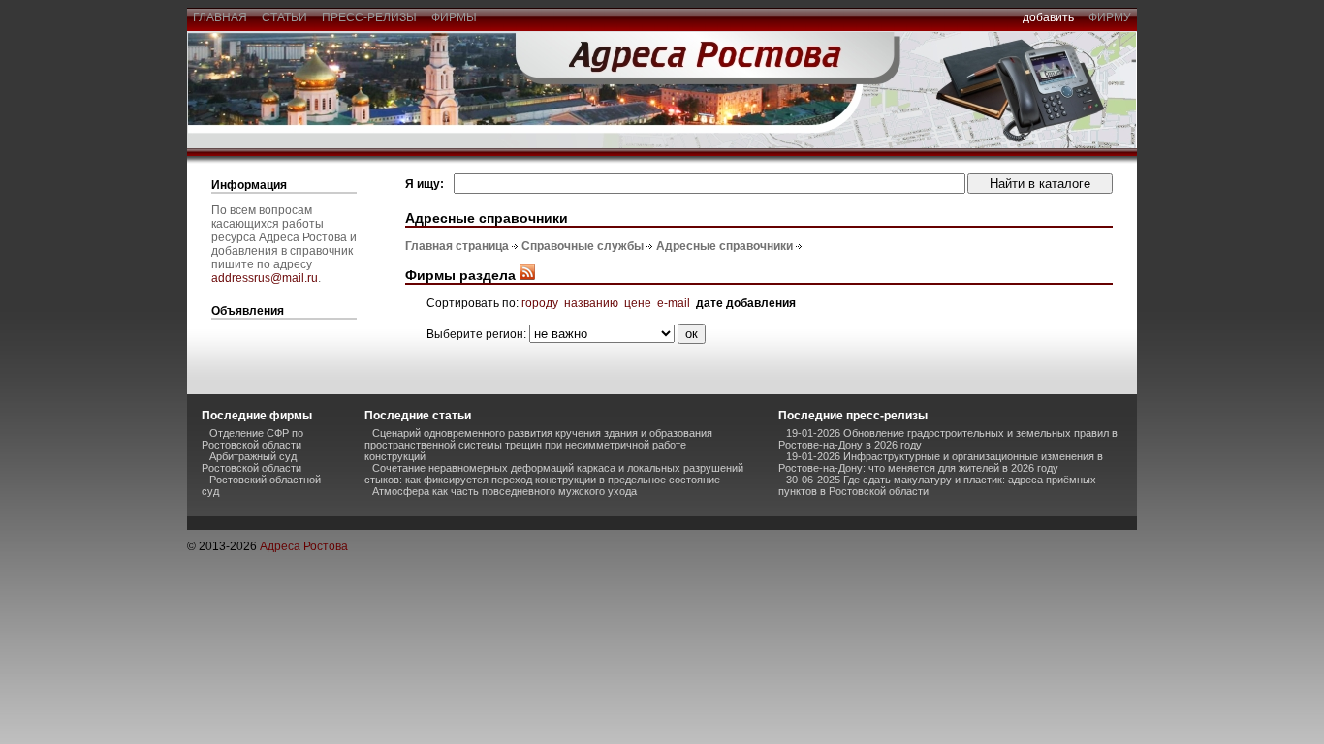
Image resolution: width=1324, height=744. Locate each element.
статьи (284, 17)
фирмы (454, 17)
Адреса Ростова (304, 546)
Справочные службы (582, 246)
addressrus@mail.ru (264, 278)
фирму (1110, 17)
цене (637, 303)
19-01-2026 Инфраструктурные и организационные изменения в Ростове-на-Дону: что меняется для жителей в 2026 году (940, 462)
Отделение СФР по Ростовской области (252, 438)
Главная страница (457, 246)
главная (220, 17)
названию (591, 303)
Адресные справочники (724, 246)
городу (539, 303)
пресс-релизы (369, 17)
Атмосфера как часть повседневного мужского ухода (504, 491)
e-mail (673, 303)
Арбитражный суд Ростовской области (251, 462)
